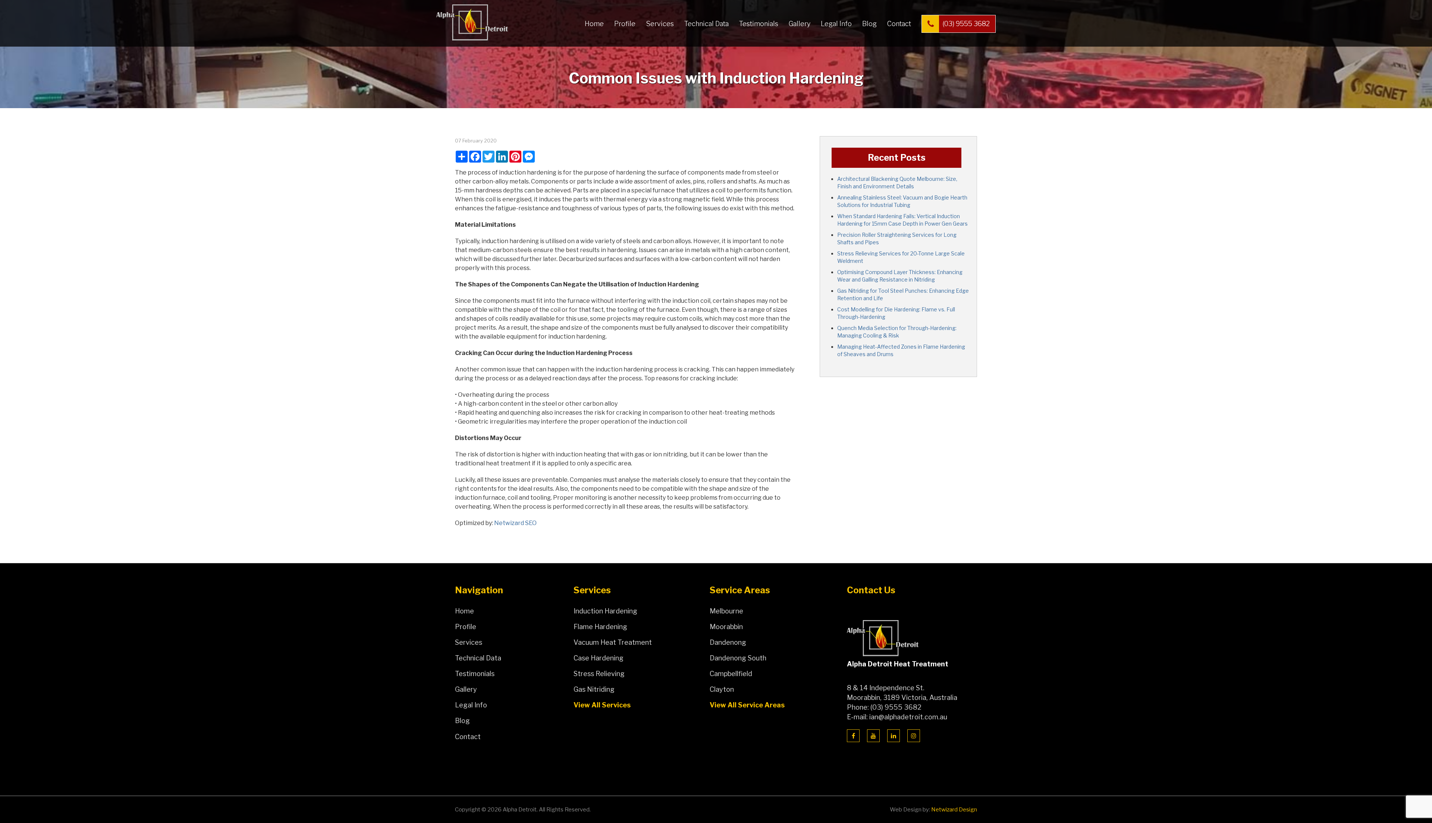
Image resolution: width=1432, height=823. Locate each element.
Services (660, 24)
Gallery (799, 24)
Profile (624, 24)
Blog (869, 24)
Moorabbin (726, 627)
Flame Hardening (600, 627)
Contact (899, 24)
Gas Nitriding (594, 689)
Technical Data (706, 24)
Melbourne (726, 611)
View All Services (602, 705)
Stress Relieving (599, 674)
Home (594, 24)
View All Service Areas (747, 705)
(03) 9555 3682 (966, 24)
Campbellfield (731, 674)
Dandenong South (738, 658)
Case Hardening (599, 658)
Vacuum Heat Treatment (613, 642)
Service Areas (740, 590)
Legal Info (836, 24)
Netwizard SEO (515, 523)
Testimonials (758, 24)
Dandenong (728, 642)
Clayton (722, 689)
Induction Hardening (605, 611)
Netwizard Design (954, 809)
